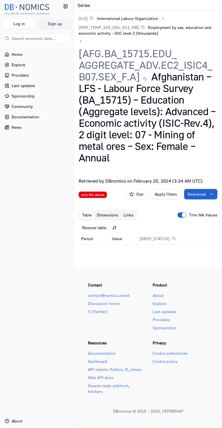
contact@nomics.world (109, 295)
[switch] (182, 215)
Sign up (55, 23)
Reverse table (94, 227)
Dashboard (97, 361)
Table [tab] (87, 214)
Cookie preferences (170, 353)
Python (116, 369)
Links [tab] (128, 214)
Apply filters (166, 194)
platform (120, 385)
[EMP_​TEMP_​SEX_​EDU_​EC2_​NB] (109, 27)
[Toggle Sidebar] (73, 214)
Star (140, 194)
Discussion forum (104, 303)
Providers (161, 319)
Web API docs (100, 377)
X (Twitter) (97, 311)
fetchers (95, 391)
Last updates (164, 311)
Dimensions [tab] (107, 214)
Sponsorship (164, 327)
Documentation (102, 353)
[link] (118, 18)
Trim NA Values (203, 215)
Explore (159, 303)
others (136, 369)
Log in (19, 23)
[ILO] (83, 18)
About (158, 295)
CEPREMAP (172, 411)
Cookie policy (165, 361)
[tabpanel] (148, 234)
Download (197, 194)
